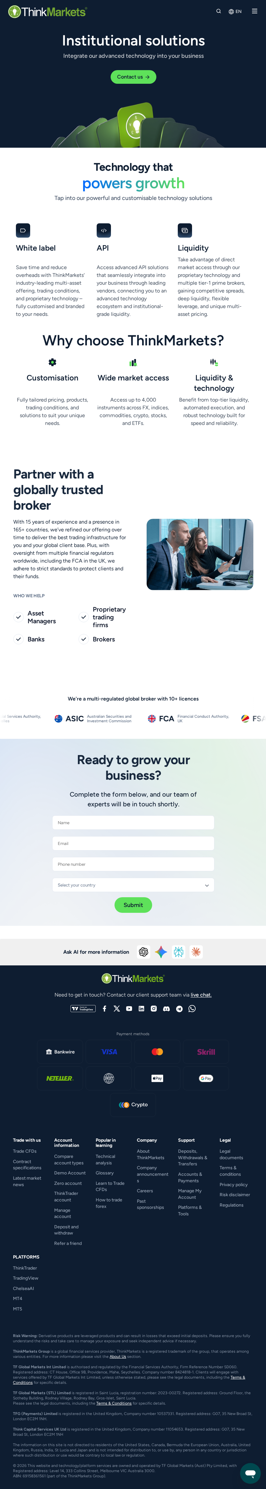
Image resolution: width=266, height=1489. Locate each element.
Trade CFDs (25, 1151)
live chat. (201, 995)
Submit (133, 905)
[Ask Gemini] (161, 952)
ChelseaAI (23, 1288)
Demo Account (70, 1173)
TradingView (25, 1278)
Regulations (232, 1205)
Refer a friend (68, 1243)
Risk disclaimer (235, 1194)
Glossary (105, 1173)
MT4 (17, 1298)
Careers (145, 1191)
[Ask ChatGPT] (144, 952)
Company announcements (152, 1174)
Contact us (130, 77)
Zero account (68, 1183)
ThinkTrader (25, 1268)
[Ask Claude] (196, 952)
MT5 (17, 1309)
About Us (118, 1356)
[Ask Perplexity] (179, 952)
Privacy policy (234, 1184)
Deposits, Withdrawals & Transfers (192, 1157)
